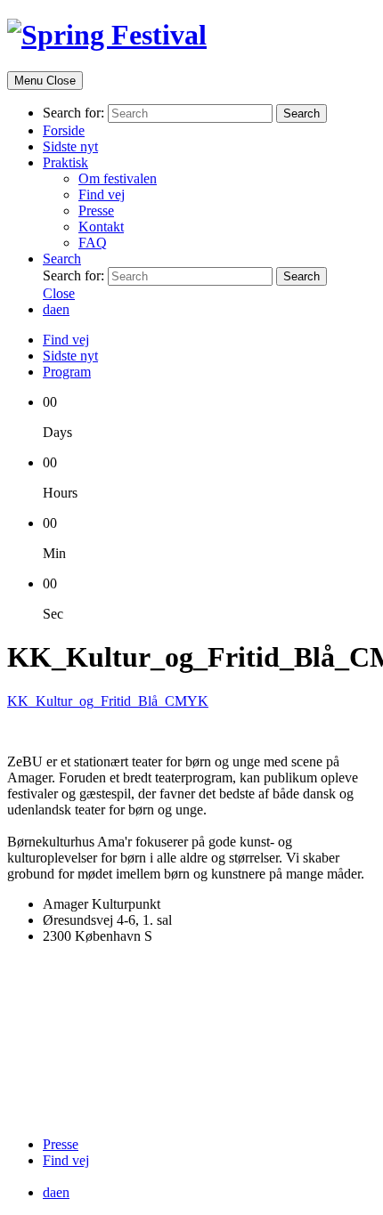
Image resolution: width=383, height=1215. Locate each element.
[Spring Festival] (107, 35)
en (62, 309)
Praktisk (65, 162)
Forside (64, 130)
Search (301, 113)
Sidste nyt (70, 146)
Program (67, 371)
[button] (62, 258)
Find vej (101, 194)
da (49, 309)
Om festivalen (117, 178)
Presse (96, 210)
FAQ (92, 242)
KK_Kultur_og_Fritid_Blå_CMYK (107, 701)
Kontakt (101, 226)
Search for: (73, 112)
